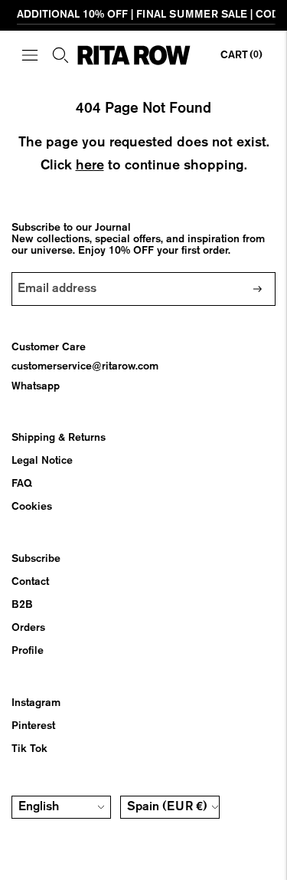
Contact (30, 581)
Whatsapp (35, 386)
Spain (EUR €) (167, 807)
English (38, 807)
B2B (22, 604)
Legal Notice (42, 460)
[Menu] (30, 55)
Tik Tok (29, 749)
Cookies (31, 506)
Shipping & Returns (58, 437)
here (90, 165)
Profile (27, 650)
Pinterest (33, 726)
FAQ (21, 483)
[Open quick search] (60, 55)
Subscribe (35, 558)
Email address (58, 272)
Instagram (35, 703)
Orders (28, 627)
